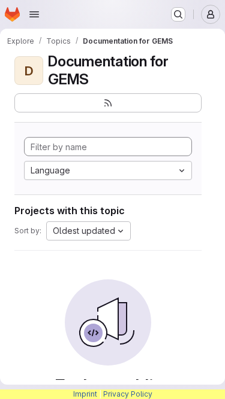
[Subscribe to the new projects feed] (108, 102)
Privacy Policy (127, 393)
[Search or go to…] (178, 14)
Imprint (85, 393)
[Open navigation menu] (34, 14)
